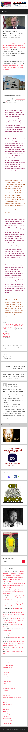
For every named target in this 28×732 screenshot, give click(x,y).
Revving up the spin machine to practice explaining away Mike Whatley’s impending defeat (13, 573)
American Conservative (8, 663)
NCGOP (17, 345)
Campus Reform (7, 676)
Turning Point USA (7, 721)
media (12, 347)
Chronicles (5, 679)
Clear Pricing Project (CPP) (12, 269)
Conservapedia (6, 686)
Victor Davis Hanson (8, 723)
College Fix (5, 683)
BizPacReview (6, 669)
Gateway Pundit (7, 700)
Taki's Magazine (6, 716)
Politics (20, 345)
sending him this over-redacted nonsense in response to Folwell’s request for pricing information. (13, 67)
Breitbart (5, 674)
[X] (12, 476)
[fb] (15, 476)
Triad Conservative (7, 718)
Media (6, 345)
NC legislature (11, 345)
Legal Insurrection (7, 704)
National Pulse (6, 707)
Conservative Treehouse (9, 688)
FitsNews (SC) (6, 695)
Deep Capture (6, 693)
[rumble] (18, 476)
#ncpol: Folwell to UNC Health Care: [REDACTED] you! (7, 335)
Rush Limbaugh (7, 714)
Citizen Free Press (7, 681)
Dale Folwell (8, 347)
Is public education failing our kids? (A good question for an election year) (13, 614)
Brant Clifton (18, 37)
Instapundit (5, 702)
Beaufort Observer (7, 667)
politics (20, 347)
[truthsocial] (9, 476)
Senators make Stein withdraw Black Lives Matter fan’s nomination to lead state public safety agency (13, 620)
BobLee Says (6, 672)
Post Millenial (6, 709)
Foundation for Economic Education (12, 697)
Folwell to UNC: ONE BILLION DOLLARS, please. (18, 326)
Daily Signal (5, 690)
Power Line (5, 711)
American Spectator (8, 665)
